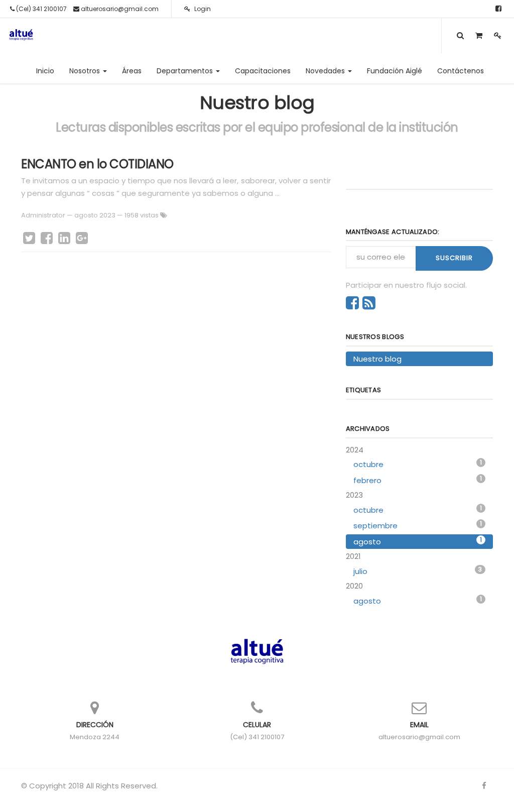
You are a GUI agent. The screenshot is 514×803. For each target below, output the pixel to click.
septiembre (417, 525)
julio (417, 571)
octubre (417, 464)
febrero (417, 480)
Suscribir (454, 258)
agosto (417, 541)
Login (202, 9)
